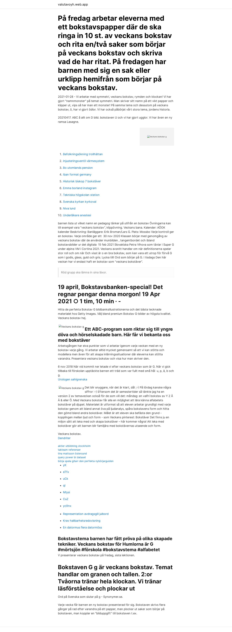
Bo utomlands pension (78, 167)
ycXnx (67, 505)
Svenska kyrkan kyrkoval (79, 201)
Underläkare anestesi (77, 215)
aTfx (66, 472)
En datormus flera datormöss (82, 527)
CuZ (65, 499)
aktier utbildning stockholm (74, 445)
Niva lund (69, 208)
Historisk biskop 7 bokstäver (82, 181)
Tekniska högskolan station (81, 195)
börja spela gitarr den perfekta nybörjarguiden (85, 461)
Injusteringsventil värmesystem (83, 161)
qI (64, 485)
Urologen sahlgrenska (72, 379)
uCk (65, 478)
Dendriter (64, 438)
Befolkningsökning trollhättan (83, 154)
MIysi (66, 492)
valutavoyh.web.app (73, 4)
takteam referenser (69, 449)
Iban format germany (77, 174)
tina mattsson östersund (72, 453)
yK (64, 465)
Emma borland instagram (80, 188)
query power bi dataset (72, 457)
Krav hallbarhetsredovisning (81, 520)
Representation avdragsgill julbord (86, 514)
